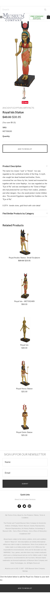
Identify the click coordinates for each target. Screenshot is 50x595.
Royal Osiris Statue (24, 432)
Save (26, 102)
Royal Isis (24, 345)
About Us (14, 542)
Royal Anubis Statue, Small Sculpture (24, 258)
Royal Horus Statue (24, 389)
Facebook (19, 506)
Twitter (24, 506)
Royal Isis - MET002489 (24, 301)
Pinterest (29, 506)
